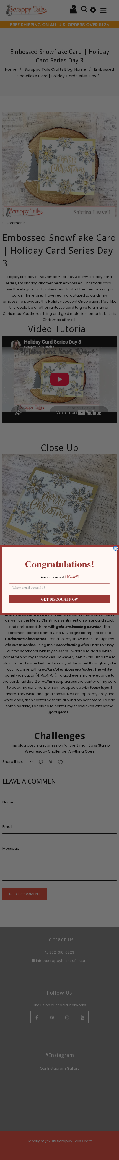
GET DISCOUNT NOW (59, 599)
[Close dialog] (115, 548)
